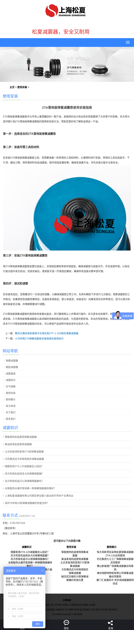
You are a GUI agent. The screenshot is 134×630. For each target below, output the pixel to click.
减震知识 (11, 380)
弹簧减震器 (12, 360)
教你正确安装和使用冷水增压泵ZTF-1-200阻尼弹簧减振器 (46, 333)
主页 (12, 87)
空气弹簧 (11, 386)
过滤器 (92, 605)
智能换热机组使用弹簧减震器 (21, 436)
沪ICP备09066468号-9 (62, 614)
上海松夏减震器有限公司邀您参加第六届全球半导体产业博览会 (39, 495)
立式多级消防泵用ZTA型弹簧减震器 (24, 451)
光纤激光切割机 (61, 605)
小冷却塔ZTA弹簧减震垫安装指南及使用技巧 (39, 338)
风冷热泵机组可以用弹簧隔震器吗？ (24, 481)
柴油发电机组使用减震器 (18, 444)
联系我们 (11, 418)
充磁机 (85, 605)
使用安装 (22, 87)
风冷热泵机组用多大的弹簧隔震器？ (24, 473)
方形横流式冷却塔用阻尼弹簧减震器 (24, 458)
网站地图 (78, 614)
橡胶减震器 (12, 367)
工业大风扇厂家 (46, 605)
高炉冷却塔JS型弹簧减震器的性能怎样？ (27, 503)
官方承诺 (11, 405)
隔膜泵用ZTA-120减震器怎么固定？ (24, 466)
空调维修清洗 (75, 605)
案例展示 (11, 399)
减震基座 (11, 373)
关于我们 (11, 412)
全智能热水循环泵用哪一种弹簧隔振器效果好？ (30, 488)
